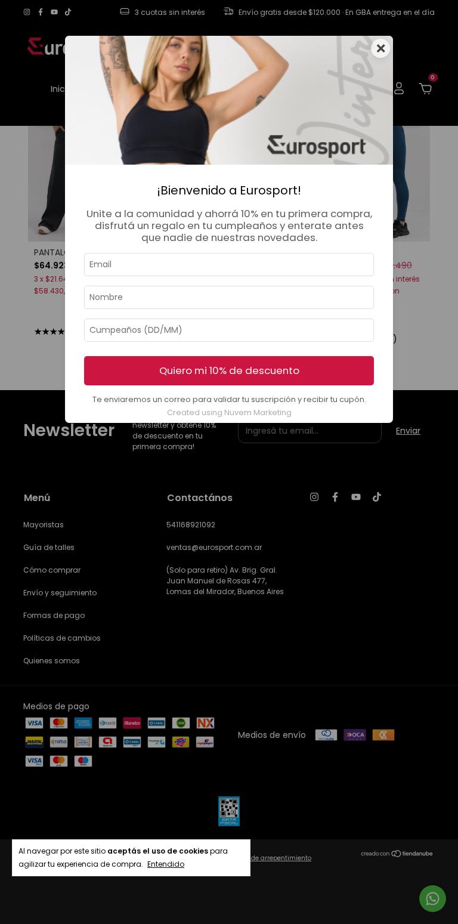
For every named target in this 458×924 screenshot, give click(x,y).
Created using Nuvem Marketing (229, 412)
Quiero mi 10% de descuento (229, 370)
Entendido (165, 864)
